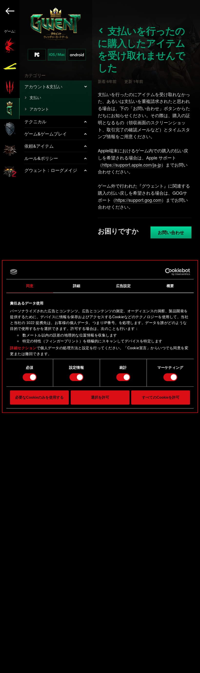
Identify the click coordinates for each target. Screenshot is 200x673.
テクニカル (35, 121)
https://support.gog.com (138, 200)
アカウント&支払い (43, 86)
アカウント (39, 109)
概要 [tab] (170, 286)
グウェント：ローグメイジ (50, 170)
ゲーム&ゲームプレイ (45, 133)
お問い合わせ (171, 232)
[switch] (76, 377)
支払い (35, 97)
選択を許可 (100, 397)
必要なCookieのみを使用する (39, 397)
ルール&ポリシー (41, 158)
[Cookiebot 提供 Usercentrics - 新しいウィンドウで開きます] (168, 271)
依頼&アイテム (39, 146)
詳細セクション (23, 348)
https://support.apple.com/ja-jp (131, 164)
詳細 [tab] (76, 286)
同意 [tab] (29, 286)
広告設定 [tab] (123, 286)
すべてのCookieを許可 (161, 397)
